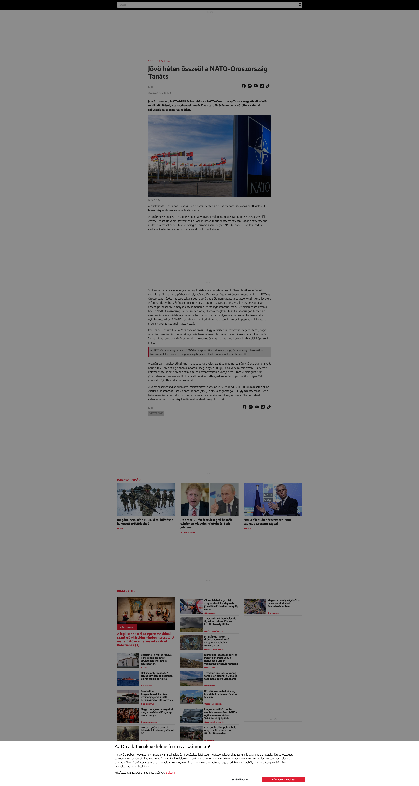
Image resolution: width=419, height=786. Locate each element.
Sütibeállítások (240, 779)
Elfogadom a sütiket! (283, 779)
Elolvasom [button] (171, 772)
